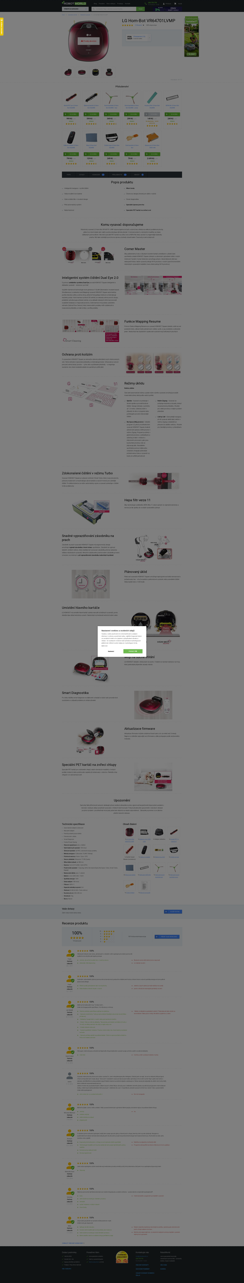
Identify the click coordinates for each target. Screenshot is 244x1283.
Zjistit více (104, 645)
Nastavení (111, 651)
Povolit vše (133, 651)
